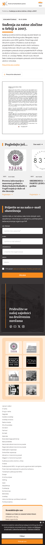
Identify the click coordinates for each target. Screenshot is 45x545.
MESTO (4, 257)
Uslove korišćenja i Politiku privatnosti (27, 269)
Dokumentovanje (9, 19)
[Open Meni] (40, 4)
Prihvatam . (23, 269)
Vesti (4, 176)
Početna (5, 11)
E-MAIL (4, 236)
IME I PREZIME (6, 226)
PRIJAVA (22, 275)
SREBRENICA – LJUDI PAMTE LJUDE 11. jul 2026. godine (15, 183)
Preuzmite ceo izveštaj (11, 65)
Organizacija (6, 247)
